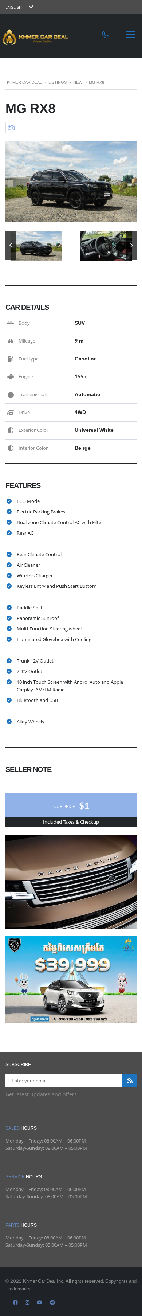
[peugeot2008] (71, 978)
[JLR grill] (71, 880)
